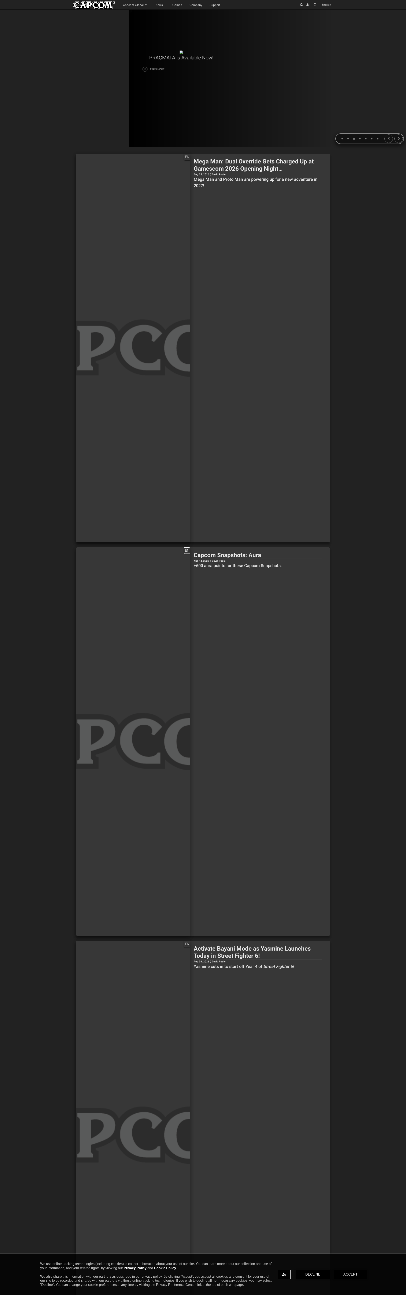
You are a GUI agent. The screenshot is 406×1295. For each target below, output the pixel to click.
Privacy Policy (135, 1268)
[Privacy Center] (308, 5)
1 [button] (341, 139)
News (159, 5)
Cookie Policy (165, 1268)
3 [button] (353, 139)
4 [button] (359, 139)
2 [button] (347, 139)
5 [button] (365, 139)
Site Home (94, 5)
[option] (203, 78)
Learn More (28, 69)
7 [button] (377, 139)
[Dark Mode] (315, 5)
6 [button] (371, 139)
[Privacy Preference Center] (284, 1274)
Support (215, 5)
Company (195, 5)
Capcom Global (133, 5)
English (326, 4)
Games (177, 5)
